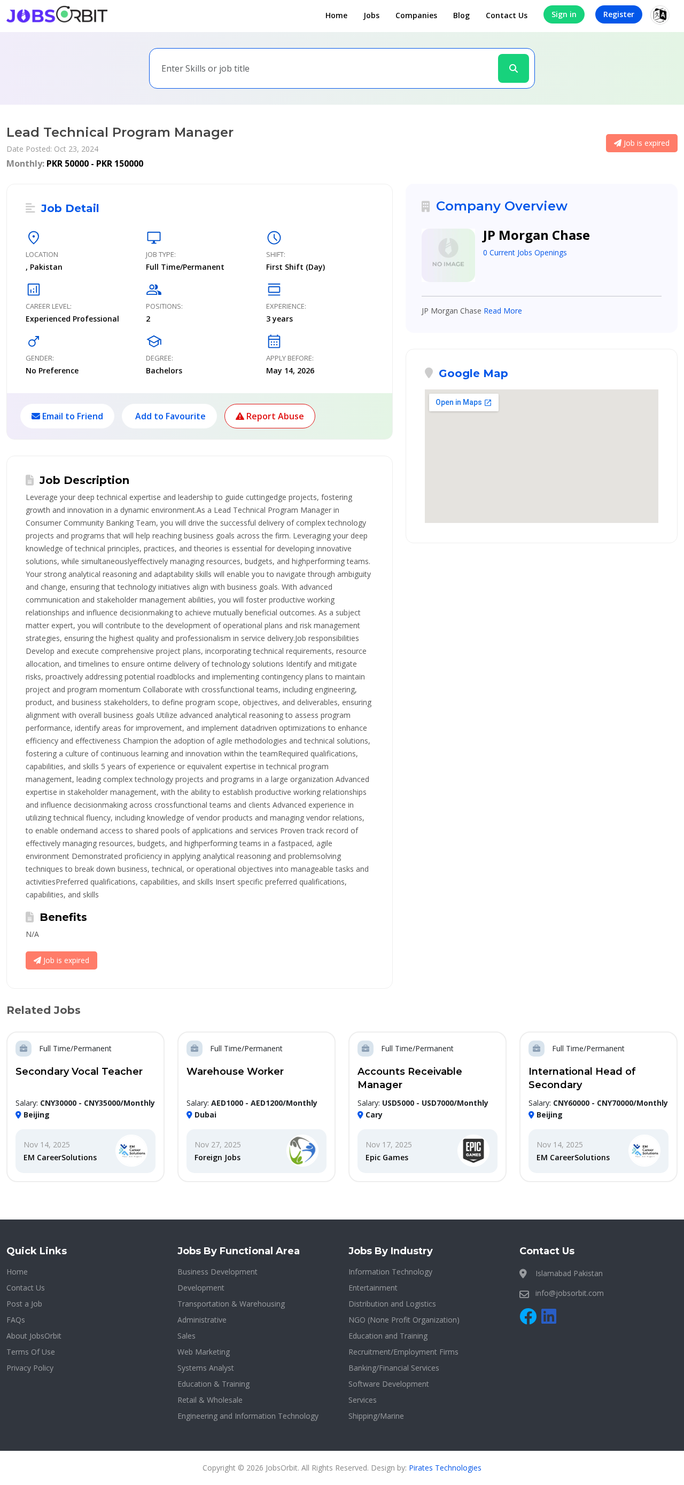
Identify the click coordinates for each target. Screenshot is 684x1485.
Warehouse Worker (235, 1071)
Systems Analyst (205, 1368)
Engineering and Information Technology (247, 1416)
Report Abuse (274, 416)
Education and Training (388, 1336)
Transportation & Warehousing (231, 1304)
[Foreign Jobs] (302, 1151)
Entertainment (373, 1288)
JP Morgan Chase (536, 235)
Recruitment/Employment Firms (403, 1352)
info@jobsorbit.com (569, 1293)
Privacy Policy (29, 1368)
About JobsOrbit (33, 1336)
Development (200, 1288)
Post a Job (24, 1304)
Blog (461, 15)
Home (336, 15)
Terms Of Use (30, 1352)
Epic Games (387, 1157)
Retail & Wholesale (210, 1400)
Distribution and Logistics (392, 1304)
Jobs (371, 15)
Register (618, 14)
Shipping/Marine (376, 1416)
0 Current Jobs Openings (525, 252)
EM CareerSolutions (60, 1157)
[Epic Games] (473, 1151)
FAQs (15, 1320)
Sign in (564, 14)
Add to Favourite (169, 416)
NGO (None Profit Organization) (404, 1320)
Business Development (217, 1272)
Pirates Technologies (445, 1468)
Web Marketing (203, 1352)
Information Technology (390, 1272)
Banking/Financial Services (393, 1368)
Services (362, 1400)
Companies (416, 15)
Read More (503, 311)
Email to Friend (71, 416)
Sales (186, 1336)
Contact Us (506, 15)
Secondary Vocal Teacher (79, 1071)
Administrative (202, 1320)
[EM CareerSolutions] (131, 1151)
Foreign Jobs (217, 1157)
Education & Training (213, 1384)
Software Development (388, 1384)
